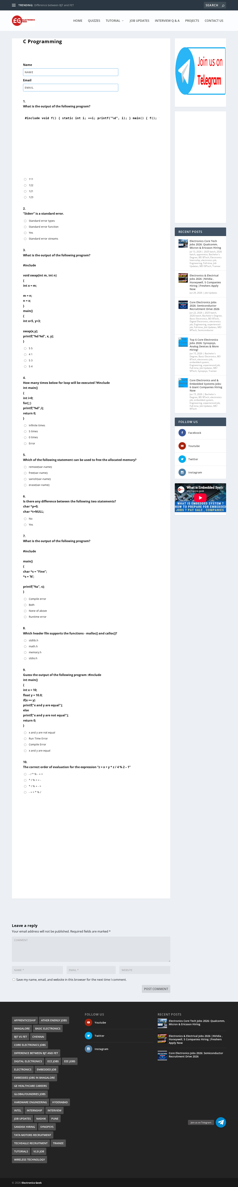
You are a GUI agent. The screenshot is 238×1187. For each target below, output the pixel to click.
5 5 (31, 348)
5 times (33, 431)
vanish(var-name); (40, 479)
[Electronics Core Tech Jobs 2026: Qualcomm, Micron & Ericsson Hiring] (183, 243)
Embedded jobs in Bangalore (34, 1077)
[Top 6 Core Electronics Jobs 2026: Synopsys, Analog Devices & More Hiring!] (183, 342)
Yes (31, 232)
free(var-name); (38, 473)
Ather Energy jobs (54, 1020)
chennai (38, 1036)
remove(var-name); (40, 467)
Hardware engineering (30, 1102)
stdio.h (33, 658)
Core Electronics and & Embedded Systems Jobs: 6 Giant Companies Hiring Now (206, 385)
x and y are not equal (42, 732)
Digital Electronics (199, 321)
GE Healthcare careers (30, 1086)
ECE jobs (53, 1061)
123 (31, 197)
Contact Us (214, 21)
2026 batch (195, 315)
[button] (221, 1122)
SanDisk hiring (24, 1127)
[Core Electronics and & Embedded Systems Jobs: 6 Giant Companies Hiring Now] (183, 382)
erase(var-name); (39, 485)
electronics (22, 1069)
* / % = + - (35, 780)
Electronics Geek (32, 1182)
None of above (38, 610)
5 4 (31, 366)
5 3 (31, 360)
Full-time (207, 263)
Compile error (37, 599)
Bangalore (22, 1028)
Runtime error (37, 616)
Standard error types (42, 220)
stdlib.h (33, 640)
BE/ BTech (204, 257)
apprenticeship (25, 1020)
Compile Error (37, 744)
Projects (192, 21)
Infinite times (37, 425)
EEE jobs (69, 1061)
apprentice (202, 254)
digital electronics (28, 1061)
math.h (33, 646)
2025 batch (210, 251)
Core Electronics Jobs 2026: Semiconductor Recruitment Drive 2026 (204, 305)
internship (34, 1110)
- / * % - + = (36, 774)
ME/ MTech (205, 266)
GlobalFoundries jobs (30, 1094)
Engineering (196, 263)
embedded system (199, 362)
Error (32, 443)
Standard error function (44, 226)
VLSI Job (38, 1151)
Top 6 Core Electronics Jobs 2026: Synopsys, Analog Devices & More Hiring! (204, 345)
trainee (58, 1143)
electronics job (208, 260)
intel (17, 1110)
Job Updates (139, 21)
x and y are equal (39, 750)
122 (31, 185)
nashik (41, 1118)
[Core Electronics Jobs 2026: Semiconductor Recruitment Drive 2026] (183, 304)
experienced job (211, 365)
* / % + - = (35, 786)
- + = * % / (35, 792)
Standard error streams (43, 238)
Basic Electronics (198, 318)
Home (77, 21)
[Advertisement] (91, 151)
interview (54, 1110)
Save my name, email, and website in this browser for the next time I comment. (71, 980)
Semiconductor (205, 330)
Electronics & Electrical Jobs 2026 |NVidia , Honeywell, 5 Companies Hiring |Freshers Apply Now (205, 282)
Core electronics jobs (30, 1045)
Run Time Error (38, 738)
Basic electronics (47, 1028)
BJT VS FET (20, 1036)
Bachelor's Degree (212, 315)
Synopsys (203, 371)
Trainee (216, 266)
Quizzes (94, 21)
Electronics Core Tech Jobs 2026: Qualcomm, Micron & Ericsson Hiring (205, 244)
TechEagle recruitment (31, 1143)
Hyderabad (60, 1102)
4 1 (31, 354)
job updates (22, 1118)
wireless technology (29, 1159)
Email (27, 80)
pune (54, 1118)
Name (27, 65)
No (30, 518)
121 (31, 191)
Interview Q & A (167, 21)
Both (32, 605)
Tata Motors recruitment (32, 1135)
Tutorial (113, 21)
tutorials (21, 1151)
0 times (33, 437)
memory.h (35, 652)
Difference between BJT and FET (54, 5)
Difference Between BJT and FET (36, 1053)
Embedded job (46, 1069)
